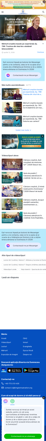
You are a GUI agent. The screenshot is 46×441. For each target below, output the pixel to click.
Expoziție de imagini (9, 354)
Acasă (3, 338)
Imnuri (25, 342)
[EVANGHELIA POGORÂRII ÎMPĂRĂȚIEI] (23, 12)
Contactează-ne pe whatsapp (23, 436)
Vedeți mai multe (22, 130)
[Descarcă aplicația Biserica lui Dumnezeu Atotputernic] (3, 370)
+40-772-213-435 (12, 383)
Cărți (25, 338)
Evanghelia (27, 346)
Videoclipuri (6, 342)
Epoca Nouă (28, 350)
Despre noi (27, 354)
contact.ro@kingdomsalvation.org (18, 388)
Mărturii (4, 350)
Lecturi (4, 346)
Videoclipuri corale (10, 269)
